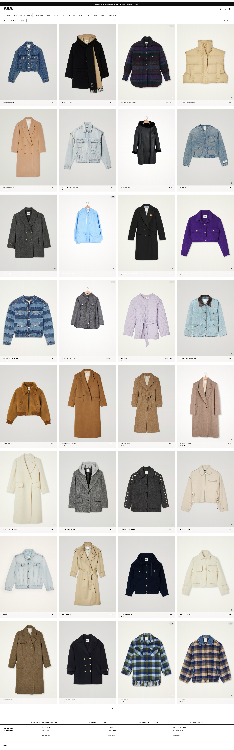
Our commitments (49, 9)
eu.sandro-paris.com (120, 1)
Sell (39, 9)
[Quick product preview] (55, 97)
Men (33, 9)
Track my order (46, 735)
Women (27, 9)
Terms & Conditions (112, 730)
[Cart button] (229, 9)
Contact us (45, 733)
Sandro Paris (176, 735)
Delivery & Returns (178, 730)
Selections (18, 9)
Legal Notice (111, 733)
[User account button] (220, 9)
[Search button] (225, 9)
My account (176, 733)
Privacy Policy (111, 735)
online (133, 4)
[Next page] (121, 708)
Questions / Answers (47, 730)
